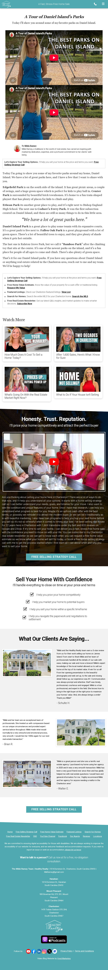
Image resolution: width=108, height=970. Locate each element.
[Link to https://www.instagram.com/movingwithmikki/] (44, 951)
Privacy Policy (66, 951)
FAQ (35, 836)
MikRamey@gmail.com (54, 872)
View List (66, 292)
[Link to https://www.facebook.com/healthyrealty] (33, 951)
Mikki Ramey (30, 146)
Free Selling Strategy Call (54, 556)
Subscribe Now (24, 303)
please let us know (73, 850)
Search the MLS (80, 296)
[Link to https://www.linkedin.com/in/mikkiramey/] (39, 951)
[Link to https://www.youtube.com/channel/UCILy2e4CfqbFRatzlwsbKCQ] (28, 951)
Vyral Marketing (64, 958)
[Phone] (95, 4)
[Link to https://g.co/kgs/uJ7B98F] (54, 951)
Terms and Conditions (84, 951)
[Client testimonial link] (27, 663)
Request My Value (16, 288)
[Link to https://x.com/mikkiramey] (49, 951)
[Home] (5, 4)
